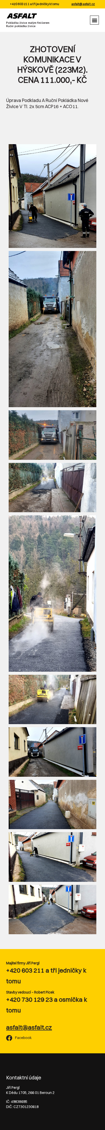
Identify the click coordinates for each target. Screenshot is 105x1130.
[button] (94, 20)
